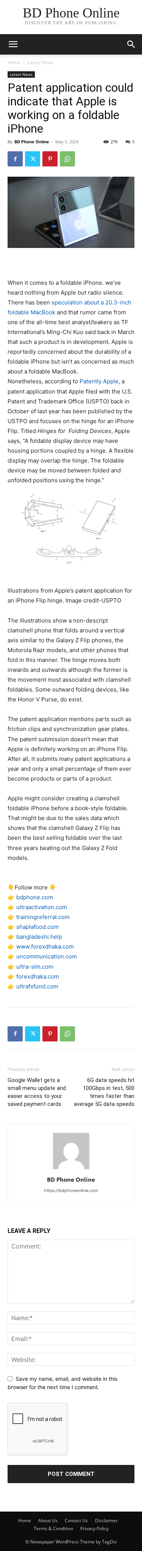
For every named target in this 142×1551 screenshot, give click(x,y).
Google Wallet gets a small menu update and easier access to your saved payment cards (37, 1092)
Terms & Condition (53, 1528)
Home (14, 62)
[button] (131, 44)
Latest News (40, 62)
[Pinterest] (50, 158)
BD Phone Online (31, 141)
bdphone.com (34, 897)
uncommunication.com (46, 956)
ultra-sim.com (34, 966)
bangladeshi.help (39, 936)
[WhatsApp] (67, 158)
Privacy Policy (94, 1528)
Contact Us (76, 1520)
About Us (48, 1520)
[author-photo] (71, 1169)
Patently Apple (99, 381)
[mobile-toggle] (13, 44)
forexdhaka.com (37, 976)
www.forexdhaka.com (45, 946)
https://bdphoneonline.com (71, 1190)
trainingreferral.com (43, 917)
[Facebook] (15, 158)
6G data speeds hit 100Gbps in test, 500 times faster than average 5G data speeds (104, 1092)
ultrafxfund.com (37, 986)
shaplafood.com (37, 926)
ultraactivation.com (41, 907)
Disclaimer (106, 1520)
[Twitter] (32, 158)
